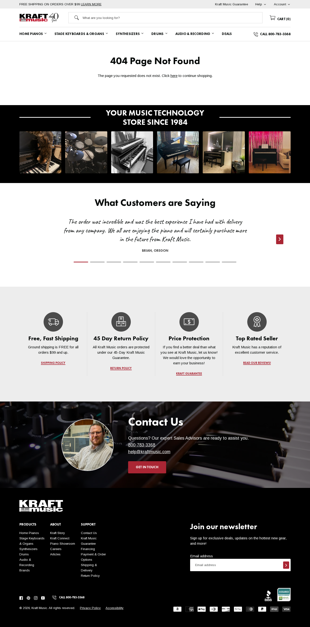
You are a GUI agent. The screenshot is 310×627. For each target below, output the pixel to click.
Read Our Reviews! (257, 363)
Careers (56, 549)
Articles (55, 554)
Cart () (283, 19)
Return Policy (90, 575)
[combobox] (173, 17)
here (174, 76)
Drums (24, 554)
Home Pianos (29, 533)
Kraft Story (57, 533)
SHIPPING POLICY (53, 363)
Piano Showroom (62, 543)
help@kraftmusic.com (149, 451)
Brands (24, 570)
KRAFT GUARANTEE (189, 373)
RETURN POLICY (121, 368)
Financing (88, 549)
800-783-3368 (141, 445)
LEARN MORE (91, 4)
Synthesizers (28, 549)
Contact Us (89, 533)
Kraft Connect (59, 538)
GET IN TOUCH (147, 467)
